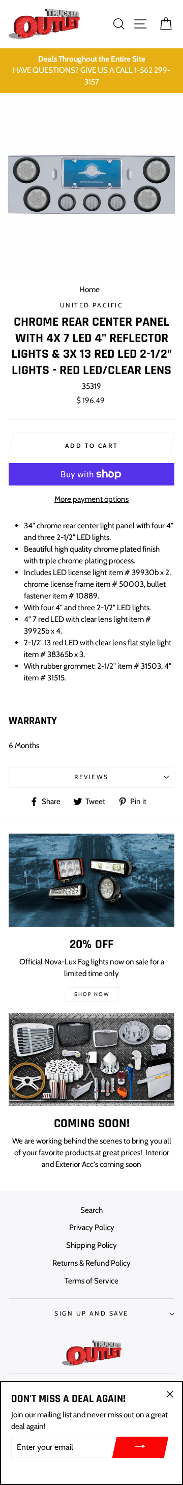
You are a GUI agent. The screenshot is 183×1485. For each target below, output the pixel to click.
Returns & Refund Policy (91, 1263)
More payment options (91, 499)
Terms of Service (91, 1281)
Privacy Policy (91, 1227)
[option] (91, 71)
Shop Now (91, 994)
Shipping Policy (91, 1245)
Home (89, 289)
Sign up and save (91, 1313)
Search (91, 1210)
